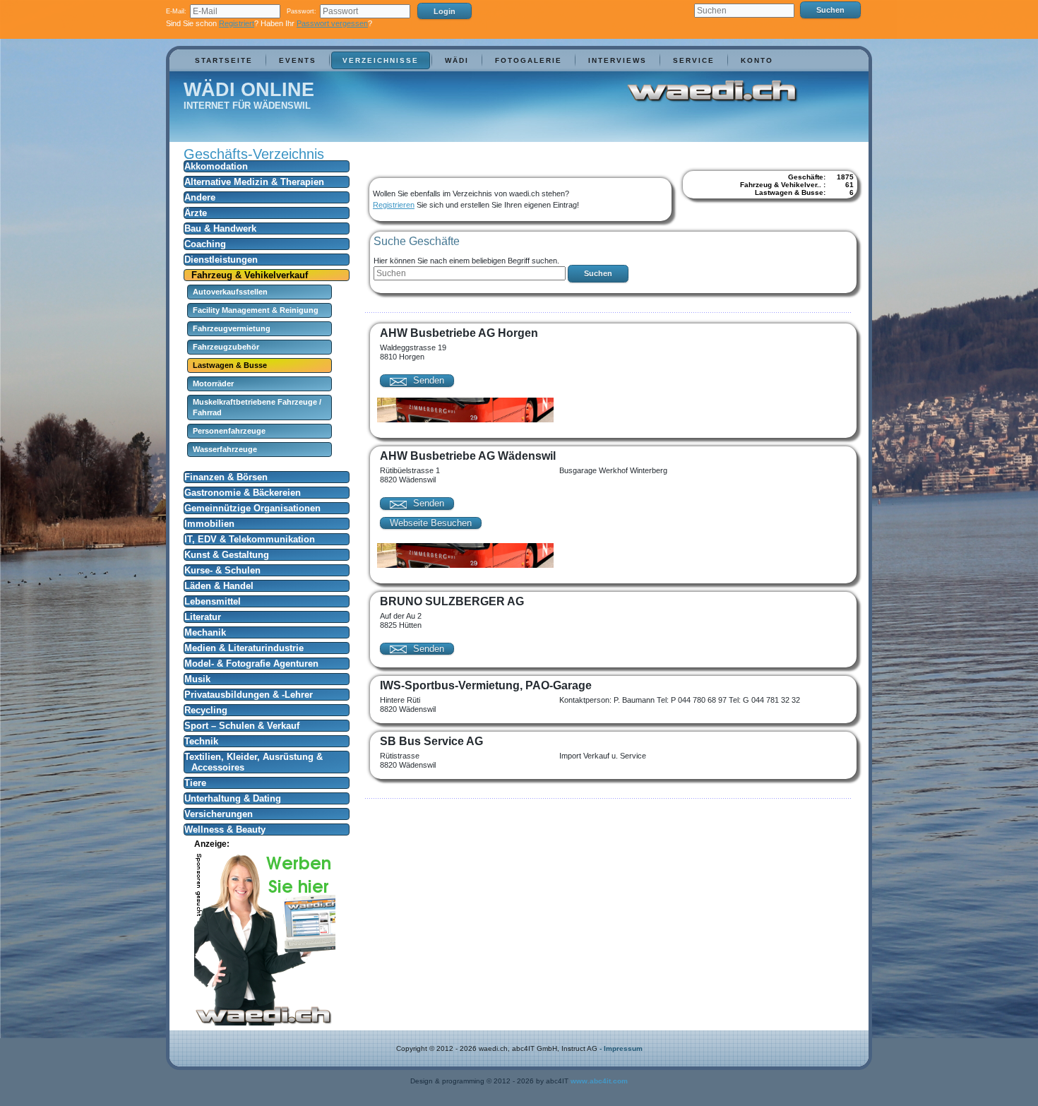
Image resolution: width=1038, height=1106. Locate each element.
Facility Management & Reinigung (255, 310)
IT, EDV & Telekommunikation (249, 539)
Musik (197, 679)
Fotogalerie (528, 60)
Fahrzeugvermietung (231, 328)
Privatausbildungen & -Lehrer (248, 694)
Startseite (224, 60)
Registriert (236, 23)
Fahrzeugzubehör (226, 347)
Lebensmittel (212, 601)
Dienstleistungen (221, 259)
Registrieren (393, 205)
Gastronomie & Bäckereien (242, 492)
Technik (201, 741)
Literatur (202, 617)
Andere (199, 197)
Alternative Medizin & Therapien (254, 182)
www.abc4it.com (599, 1081)
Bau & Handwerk (220, 228)
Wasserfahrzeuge (225, 449)
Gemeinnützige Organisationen (252, 508)
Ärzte (195, 213)
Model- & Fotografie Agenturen (251, 663)
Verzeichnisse (380, 60)
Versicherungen (218, 814)
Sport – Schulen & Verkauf (241, 725)
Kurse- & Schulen (222, 570)
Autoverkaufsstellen (230, 291)
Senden (427, 380)
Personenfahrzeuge (229, 431)
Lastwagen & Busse (230, 365)
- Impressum (621, 1048)
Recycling (205, 710)
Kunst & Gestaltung (226, 554)
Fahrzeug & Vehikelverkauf (249, 275)
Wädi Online (249, 89)
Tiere (195, 783)
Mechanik (205, 632)
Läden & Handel (218, 586)
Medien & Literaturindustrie (244, 648)
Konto (757, 60)
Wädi (457, 60)
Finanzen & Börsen (226, 477)
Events (297, 60)
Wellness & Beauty (225, 829)
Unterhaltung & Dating (232, 798)
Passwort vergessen (332, 23)
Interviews (617, 60)
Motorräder (213, 383)
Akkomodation (216, 166)
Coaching (205, 244)
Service (694, 60)
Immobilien (209, 523)
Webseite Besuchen (431, 523)
